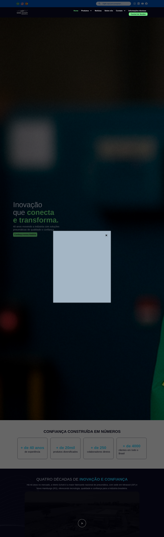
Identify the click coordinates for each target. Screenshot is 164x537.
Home (76, 11)
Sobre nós (109, 11)
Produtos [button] (85, 11)
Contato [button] (119, 11)
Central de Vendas (138, 14)
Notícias (98, 11)
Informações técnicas (137, 11)
